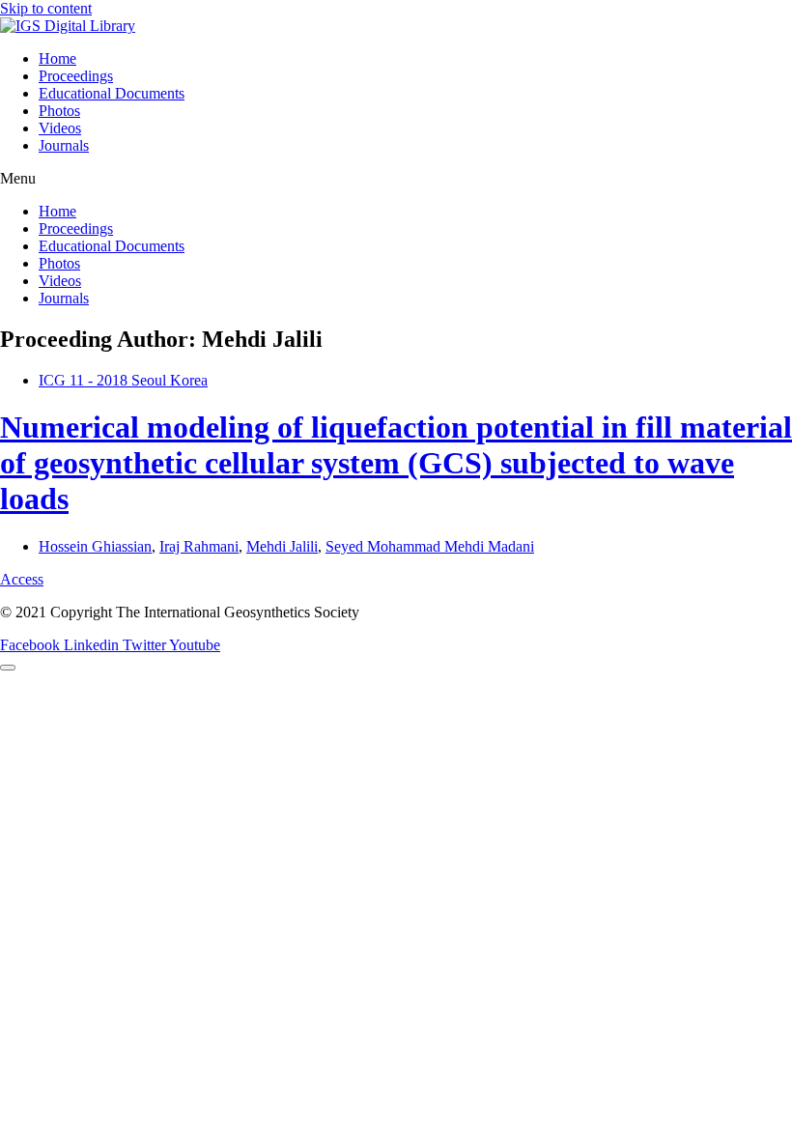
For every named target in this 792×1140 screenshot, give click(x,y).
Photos (59, 110)
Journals (64, 145)
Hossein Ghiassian (95, 546)
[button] (396, 178)
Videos (60, 128)
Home (57, 58)
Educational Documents (111, 93)
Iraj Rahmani (199, 546)
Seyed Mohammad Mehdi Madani (429, 546)
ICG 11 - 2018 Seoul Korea (123, 380)
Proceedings (76, 76)
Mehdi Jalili (282, 546)
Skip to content (46, 8)
